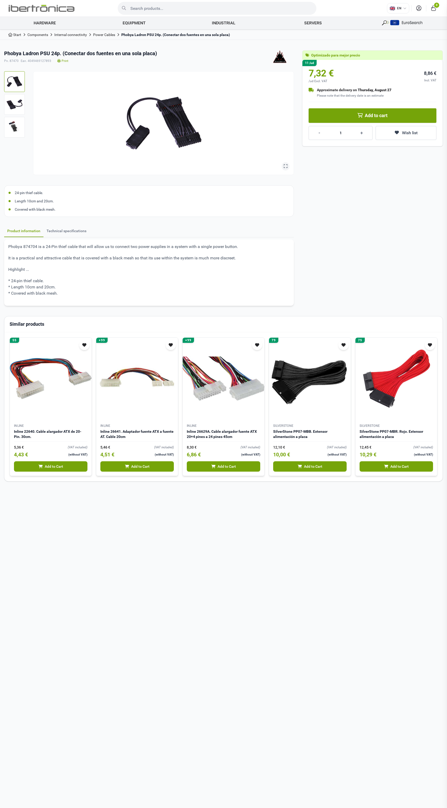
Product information (23, 231)
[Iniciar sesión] (419, 8)
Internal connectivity (70, 35)
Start (16, 35)
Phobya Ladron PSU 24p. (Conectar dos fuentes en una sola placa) (175, 35)
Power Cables (104, 35)
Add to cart (376, 115)
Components (37, 35)
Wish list (410, 132)
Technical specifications (66, 231)
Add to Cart (54, 466)
